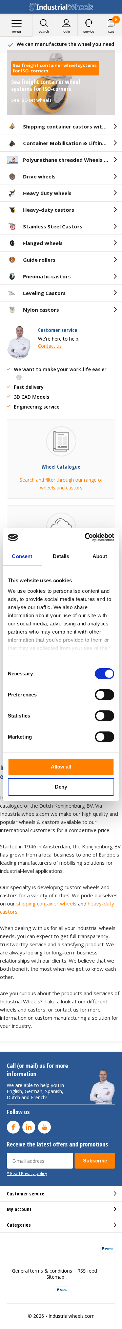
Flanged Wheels (43, 243)
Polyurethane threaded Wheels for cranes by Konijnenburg (72, 159)
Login (66, 31)
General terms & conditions (42, 1270)
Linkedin (28, 1127)
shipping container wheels (46, 903)
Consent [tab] (22, 556)
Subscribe (95, 1160)
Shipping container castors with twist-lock (72, 126)
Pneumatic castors (47, 276)
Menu (16, 32)
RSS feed (87, 1270)
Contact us (50, 346)
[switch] (104, 694)
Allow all (61, 767)
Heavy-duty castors (48, 209)
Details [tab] (61, 556)
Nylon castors (41, 309)
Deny (61, 787)
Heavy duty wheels (47, 193)
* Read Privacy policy (27, 1173)
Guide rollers (39, 259)
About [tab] (100, 556)
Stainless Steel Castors (52, 226)
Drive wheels (39, 176)
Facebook (13, 1127)
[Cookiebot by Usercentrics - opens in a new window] (86, 537)
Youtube (44, 1127)
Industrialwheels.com (71, 1316)
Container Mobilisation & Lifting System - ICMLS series (72, 143)
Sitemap (55, 1277)
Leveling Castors (44, 293)
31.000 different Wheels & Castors (65, 44)
